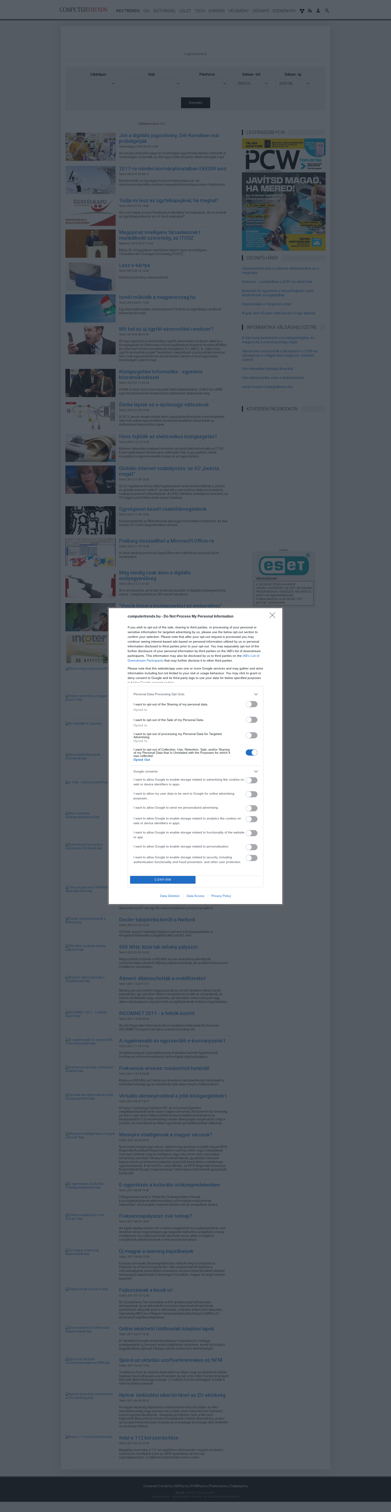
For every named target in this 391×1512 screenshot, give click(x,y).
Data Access (195, 896)
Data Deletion (170, 896)
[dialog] (195, 756)
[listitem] (195, 694)
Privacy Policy (221, 896)
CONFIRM (163, 879)
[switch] (251, 704)
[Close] (273, 616)
